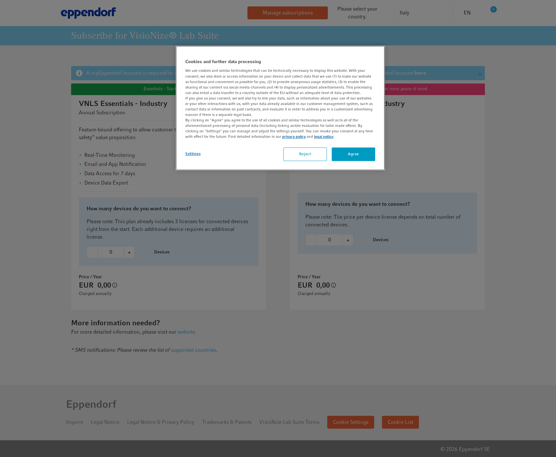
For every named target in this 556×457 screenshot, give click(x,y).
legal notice (323, 136)
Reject (305, 154)
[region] (280, 108)
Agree (353, 154)
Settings (193, 153)
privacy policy (294, 136)
